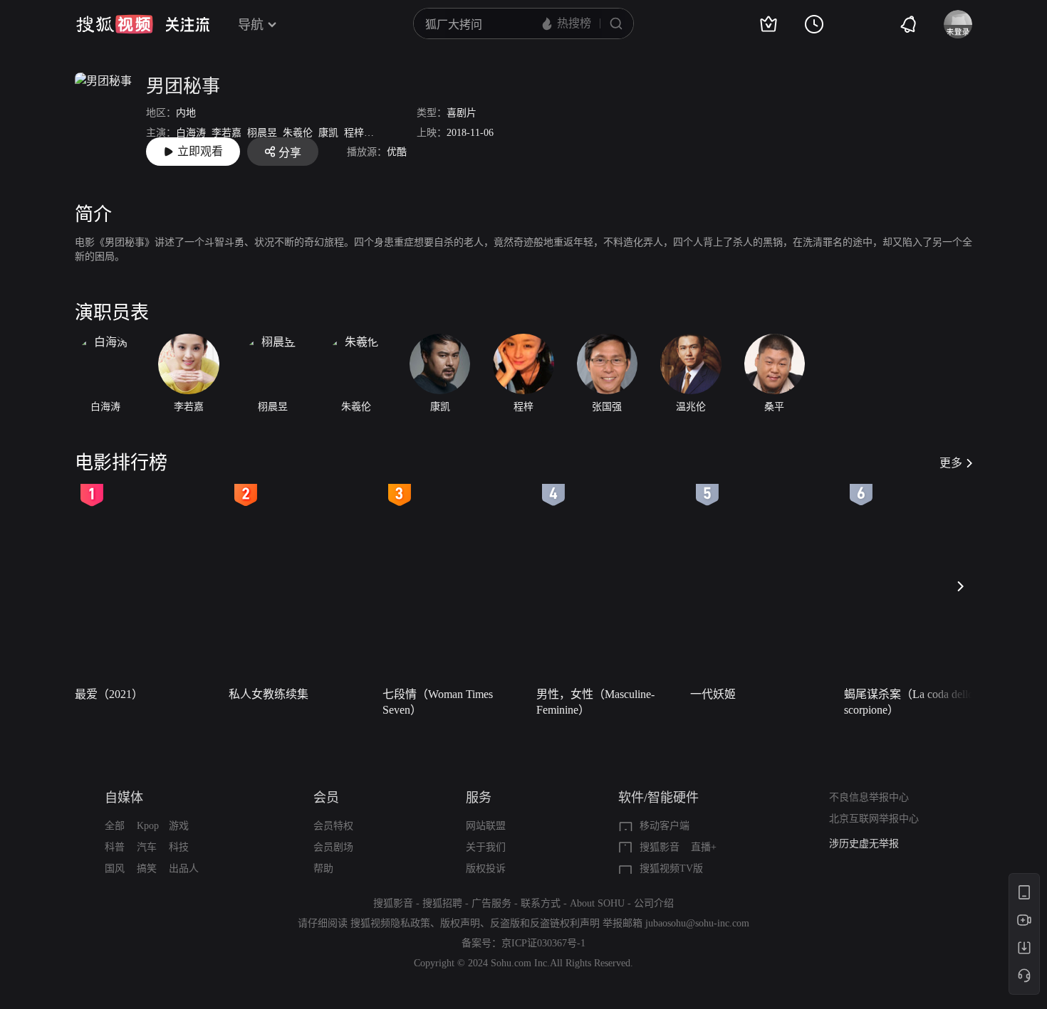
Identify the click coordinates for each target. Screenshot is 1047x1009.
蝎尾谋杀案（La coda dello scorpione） (909, 702)
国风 (115, 868)
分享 (289, 153)
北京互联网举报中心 (874, 818)
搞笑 (147, 868)
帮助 (323, 868)
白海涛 (191, 132)
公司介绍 (654, 903)
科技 (179, 847)
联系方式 (541, 903)
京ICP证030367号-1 (543, 943)
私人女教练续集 (268, 694)
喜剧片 (461, 112)
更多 (950, 463)
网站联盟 (486, 825)
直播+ (704, 847)
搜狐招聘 (442, 903)
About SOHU (597, 903)
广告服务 (491, 903)
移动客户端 (664, 825)
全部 (115, 825)
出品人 (184, 868)
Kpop (148, 825)
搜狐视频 (115, 24)
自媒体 (124, 798)
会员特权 (333, 825)
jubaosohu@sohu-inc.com (697, 923)
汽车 (147, 847)
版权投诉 (486, 868)
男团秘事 (183, 86)
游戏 (179, 825)
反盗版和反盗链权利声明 (545, 923)
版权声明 (460, 923)
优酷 (397, 152)
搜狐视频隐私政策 (390, 923)
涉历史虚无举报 (864, 843)
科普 (115, 847)
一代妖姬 (713, 694)
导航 (251, 25)
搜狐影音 (659, 847)
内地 (186, 112)
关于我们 (486, 847)
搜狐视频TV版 (671, 868)
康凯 (328, 132)
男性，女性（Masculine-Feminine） (595, 702)
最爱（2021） (109, 694)
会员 (326, 798)
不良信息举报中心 (869, 797)
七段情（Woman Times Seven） (437, 702)
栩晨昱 (262, 132)
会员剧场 (333, 847)
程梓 (354, 132)
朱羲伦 (298, 132)
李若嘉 (226, 132)
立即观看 (200, 151)
